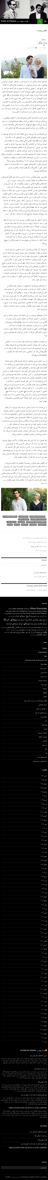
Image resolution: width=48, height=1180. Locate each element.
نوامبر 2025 (44, 780)
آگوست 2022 (43, 897)
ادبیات (5, 613)
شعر (26, 627)
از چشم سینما (43, 669)
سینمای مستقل (44, 627)
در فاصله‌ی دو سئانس (41, 709)
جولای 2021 (44, 949)
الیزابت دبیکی (21, 522)
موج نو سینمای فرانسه (14, 630)
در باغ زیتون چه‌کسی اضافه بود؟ (36, 620)
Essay (10, 609)
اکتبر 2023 (44, 852)
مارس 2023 (44, 881)
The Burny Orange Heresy (36, 522)
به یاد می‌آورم (43, 677)
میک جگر (10, 524)
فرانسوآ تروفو (32, 630)
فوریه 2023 (44, 885)
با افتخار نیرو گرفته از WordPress (13, 1177)
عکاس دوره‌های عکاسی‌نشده (41, 630)
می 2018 (44, 1042)
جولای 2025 (44, 792)
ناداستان (8, 630)
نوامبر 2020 (44, 981)
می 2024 (44, 828)
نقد (46, 753)
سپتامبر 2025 (43, 784)
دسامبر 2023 (44, 844)
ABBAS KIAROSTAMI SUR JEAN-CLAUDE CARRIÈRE (28, 1108)
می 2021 (44, 957)
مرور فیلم (44, 39)
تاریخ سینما (33, 616)
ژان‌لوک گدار (13, 632)
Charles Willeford (38, 516)
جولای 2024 (44, 820)
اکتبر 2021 (44, 937)
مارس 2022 (44, 917)
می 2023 (44, 873)
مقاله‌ (46, 749)
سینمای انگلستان (42, 624)
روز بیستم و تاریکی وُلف (40, 1069)
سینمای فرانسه (12, 624)
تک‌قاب (45, 697)
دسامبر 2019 (44, 1014)
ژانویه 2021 (44, 973)
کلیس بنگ (17, 524)
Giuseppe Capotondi (39, 519)
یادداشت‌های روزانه (42, 757)
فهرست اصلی (45, 21)
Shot (45, 656)
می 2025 (44, 796)
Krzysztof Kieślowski (41, 613)
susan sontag (19, 613)
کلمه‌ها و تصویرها (42, 733)
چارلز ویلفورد (33, 524)
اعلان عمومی (44, 673)
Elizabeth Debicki (10, 516)
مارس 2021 (44, 965)
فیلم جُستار (44, 725)
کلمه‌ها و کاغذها (43, 737)
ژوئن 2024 (44, 824)
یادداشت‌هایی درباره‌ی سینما (40, 761)
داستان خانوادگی (43, 705)
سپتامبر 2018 (43, 1026)
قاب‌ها (45, 729)
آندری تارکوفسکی (11, 613)
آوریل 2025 (44, 800)
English (44, 648)
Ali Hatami (26, 609)
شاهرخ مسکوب (31, 627)
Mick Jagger (23, 519)
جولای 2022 (44, 901)
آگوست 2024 (43, 816)
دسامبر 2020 (44, 977)
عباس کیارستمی (13, 627)
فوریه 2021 (44, 969)
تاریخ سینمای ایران (22, 616)
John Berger (9, 611)
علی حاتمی (4, 627)
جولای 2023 (44, 865)
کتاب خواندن (6, 632)
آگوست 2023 (43, 861)
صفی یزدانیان (22, 627)
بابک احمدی (44, 616)
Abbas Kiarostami (38, 609)
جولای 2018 (44, 1034)
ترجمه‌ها (45, 689)
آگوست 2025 (43, 788)
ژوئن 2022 (44, 905)
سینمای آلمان (21, 620)
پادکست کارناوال (42, 681)
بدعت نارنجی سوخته (12, 522)
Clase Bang (24, 516)
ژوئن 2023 (44, 869)
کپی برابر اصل (33, 635)
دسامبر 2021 (44, 929)
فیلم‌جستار (21, 630)
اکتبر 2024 (44, 808)
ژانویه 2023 (44, 889)
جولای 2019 (44, 1022)
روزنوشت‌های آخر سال (41, 713)
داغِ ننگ (42, 43)
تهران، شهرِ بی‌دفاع (42, 1082)
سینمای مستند (37, 627)
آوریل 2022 (44, 913)
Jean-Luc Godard (19, 611)
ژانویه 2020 (44, 1010)
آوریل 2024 (44, 832)
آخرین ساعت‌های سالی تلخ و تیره (38, 1056)
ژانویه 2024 (44, 840)
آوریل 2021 (44, 961)
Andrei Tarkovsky (17, 609)
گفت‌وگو (45, 741)
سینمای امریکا (24, 524)
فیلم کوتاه (26, 630)
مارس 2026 (44, 776)
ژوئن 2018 (44, 1038)
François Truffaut (42, 611)
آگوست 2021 (43, 945)
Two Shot (44, 665)
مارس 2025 (44, 804)
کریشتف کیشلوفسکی (41, 635)
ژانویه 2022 (44, 925)
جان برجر (13, 616)
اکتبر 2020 (44, 985)
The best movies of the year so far (36, 660)
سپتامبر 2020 (43, 989)
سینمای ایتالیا (34, 624)
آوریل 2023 (44, 877)
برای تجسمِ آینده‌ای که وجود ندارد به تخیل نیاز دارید (34, 1095)
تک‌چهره (45, 693)
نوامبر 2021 (44, 933)
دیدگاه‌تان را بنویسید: (30, 48)
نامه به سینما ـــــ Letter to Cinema (14, 21)
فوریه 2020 (44, 1006)
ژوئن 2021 (44, 953)
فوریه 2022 (44, 921)
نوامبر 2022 (44, 893)
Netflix (33, 613)
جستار (9, 616)
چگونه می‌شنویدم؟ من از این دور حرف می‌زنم (31, 632)
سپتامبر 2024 (43, 812)
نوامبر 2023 (44, 848)
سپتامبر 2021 (43, 941)
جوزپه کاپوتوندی (42, 524)
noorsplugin (44, 1177)
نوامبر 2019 (44, 1018)
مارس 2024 (44, 836)
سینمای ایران (24, 623)
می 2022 (44, 909)
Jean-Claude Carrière (30, 611)
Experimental (42, 652)
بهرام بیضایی (39, 616)
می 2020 (44, 998)
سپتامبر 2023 (43, 856)
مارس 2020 (44, 1002)
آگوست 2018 (43, 1030)
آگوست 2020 (43, 994)
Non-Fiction (27, 613)
